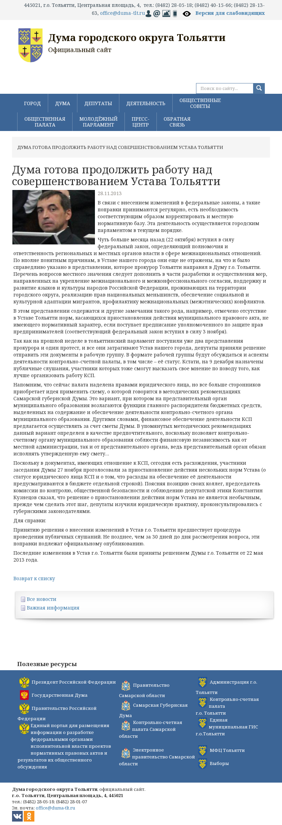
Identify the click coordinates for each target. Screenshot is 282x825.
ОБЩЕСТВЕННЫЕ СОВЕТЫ (200, 103)
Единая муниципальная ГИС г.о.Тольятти (227, 727)
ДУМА (62, 103)
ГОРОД (32, 103)
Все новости (41, 599)
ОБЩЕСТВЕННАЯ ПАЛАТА (44, 121)
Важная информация (53, 607)
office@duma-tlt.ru (122, 13)
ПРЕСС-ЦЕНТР (141, 121)
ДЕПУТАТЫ (98, 103)
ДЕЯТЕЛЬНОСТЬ (145, 103)
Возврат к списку (34, 578)
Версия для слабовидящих (230, 13)
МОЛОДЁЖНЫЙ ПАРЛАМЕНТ (98, 121)
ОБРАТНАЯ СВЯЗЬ (177, 121)
